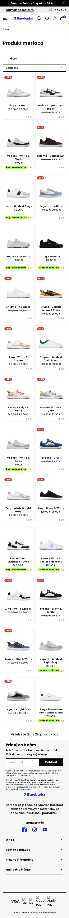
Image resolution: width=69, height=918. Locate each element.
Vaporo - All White (18, 256)
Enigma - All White (18, 306)
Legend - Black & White (51, 610)
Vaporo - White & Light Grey (51, 660)
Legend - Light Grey (18, 709)
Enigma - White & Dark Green (50, 358)
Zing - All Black (51, 256)
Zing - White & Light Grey (18, 509)
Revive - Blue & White (18, 659)
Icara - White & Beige (18, 206)
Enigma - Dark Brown (51, 155)
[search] (39, 18)
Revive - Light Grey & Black (51, 107)
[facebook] (24, 830)
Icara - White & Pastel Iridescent (51, 560)
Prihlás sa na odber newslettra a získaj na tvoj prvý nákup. (33, 752)
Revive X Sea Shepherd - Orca (18, 560)
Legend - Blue (51, 457)
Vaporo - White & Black (18, 157)
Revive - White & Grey (50, 409)
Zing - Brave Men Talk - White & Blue (51, 711)
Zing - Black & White (51, 508)
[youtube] (45, 830)
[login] (54, 18)
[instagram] (34, 830)
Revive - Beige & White (18, 409)
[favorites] (47, 18)
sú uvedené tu (26, 789)
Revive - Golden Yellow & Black (51, 308)
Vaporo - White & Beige (18, 459)
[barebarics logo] (23, 18)
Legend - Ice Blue (51, 206)
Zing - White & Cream (18, 358)
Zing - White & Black (18, 608)
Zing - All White (18, 105)
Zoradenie (12, 68)
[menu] (5, 18)
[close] (63, 3)
